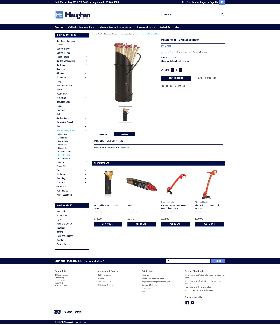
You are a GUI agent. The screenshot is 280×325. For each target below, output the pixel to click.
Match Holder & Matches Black (148, 34)
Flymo (59, 219)
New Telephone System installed (198, 287)
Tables (59, 106)
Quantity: (165, 70)
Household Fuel (64, 158)
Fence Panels (62, 57)
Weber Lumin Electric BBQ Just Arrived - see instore (203, 282)
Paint (58, 126)
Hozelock (60, 227)
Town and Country (64, 236)
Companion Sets (64, 151)
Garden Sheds (62, 118)
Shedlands (61, 211)
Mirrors (59, 89)
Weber (59, 114)
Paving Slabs (62, 166)
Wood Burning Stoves (66, 130)
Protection (61, 97)
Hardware (60, 174)
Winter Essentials (64, 194)
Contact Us (165, 27)
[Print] (171, 86)
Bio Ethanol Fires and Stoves (65, 43)
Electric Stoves (63, 48)
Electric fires (63, 134)
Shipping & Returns (146, 27)
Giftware (60, 73)
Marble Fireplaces (64, 85)
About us (59, 27)
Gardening (60, 65)
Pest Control (62, 93)
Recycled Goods (63, 101)
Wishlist (101, 278)
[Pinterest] (184, 86)
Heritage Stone (63, 215)
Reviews (124, 134)
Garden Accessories (65, 61)
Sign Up (214, 2)
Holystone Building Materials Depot (115, 27)
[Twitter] (175, 86)
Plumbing (60, 178)
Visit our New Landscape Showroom (199, 290)
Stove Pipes (62, 145)
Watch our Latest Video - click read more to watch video (205, 276)
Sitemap (82, 322)
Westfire (60, 240)
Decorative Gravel (64, 122)
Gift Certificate (190, 2)
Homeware (61, 77)
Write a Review (200, 52)
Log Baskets (63, 141)
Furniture (60, 162)
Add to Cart (108, 224)
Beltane (59, 231)
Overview (103, 134)
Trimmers (60, 110)
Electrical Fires (63, 52)
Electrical (60, 182)
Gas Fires (60, 69)
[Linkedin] (179, 86)
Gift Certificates (104, 275)
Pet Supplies (62, 190)
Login (203, 2)
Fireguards (62, 148)
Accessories (63, 138)
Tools (58, 170)
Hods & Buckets (64, 155)
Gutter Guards (62, 186)
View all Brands (63, 244)
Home (94, 34)
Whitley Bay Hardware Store (81, 27)
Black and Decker (64, 223)
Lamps (59, 81)
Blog (177, 27)
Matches (130, 205)
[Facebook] (163, 86)
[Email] (167, 86)
